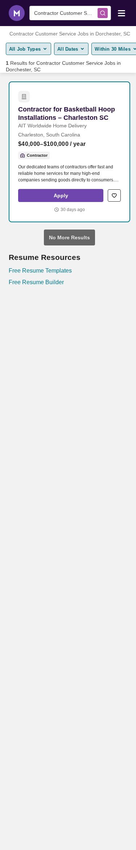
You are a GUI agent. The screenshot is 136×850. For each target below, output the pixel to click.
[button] (60, 195)
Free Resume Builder (36, 282)
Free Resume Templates (40, 271)
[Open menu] (121, 12)
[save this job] (114, 195)
